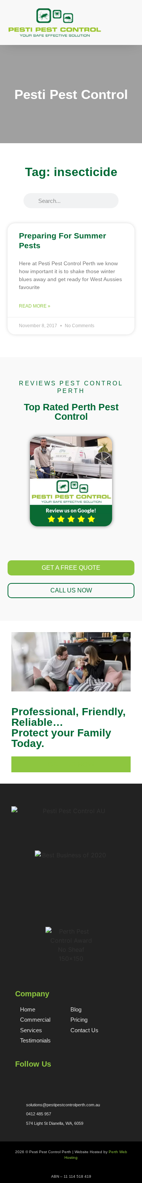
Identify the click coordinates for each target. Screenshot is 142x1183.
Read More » (34, 306)
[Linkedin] (56, 1079)
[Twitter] (31, 1079)
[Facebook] (18, 1079)
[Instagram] (43, 1079)
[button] (130, 30)
